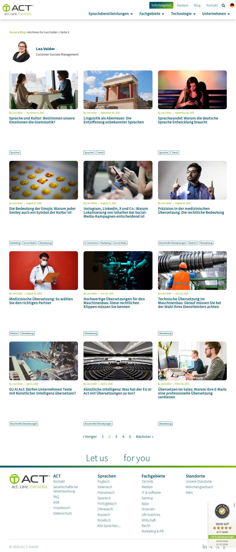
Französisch (106, 492)
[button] (223, 5)
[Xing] (211, 547)
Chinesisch (105, 509)
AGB (56, 502)
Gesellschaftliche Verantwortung (65, 489)
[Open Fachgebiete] (163, 14)
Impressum (61, 508)
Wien (189, 492)
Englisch (104, 481)
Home (13, 32)
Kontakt (59, 481)
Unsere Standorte (199, 481)
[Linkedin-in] (204, 547)
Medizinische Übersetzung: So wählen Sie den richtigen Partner (41, 301)
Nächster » (144, 436)
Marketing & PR (153, 531)
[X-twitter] (217, 547)
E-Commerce (91, 242)
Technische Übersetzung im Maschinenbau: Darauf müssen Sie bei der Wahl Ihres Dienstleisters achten (189, 303)
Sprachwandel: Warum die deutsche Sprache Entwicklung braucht (188, 120)
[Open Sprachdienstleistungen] (131, 14)
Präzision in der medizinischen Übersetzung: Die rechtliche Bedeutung (191, 210)
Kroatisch (104, 520)
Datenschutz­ (62, 513)
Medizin (193, 242)
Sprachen (15, 152)
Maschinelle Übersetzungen (172, 242)
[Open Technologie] (194, 14)
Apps (145, 503)
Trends (100, 152)
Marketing (15, 242)
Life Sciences (151, 514)
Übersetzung (45, 242)
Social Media (29, 242)
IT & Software (151, 492)
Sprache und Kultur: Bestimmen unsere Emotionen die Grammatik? (42, 120)
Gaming (147, 498)
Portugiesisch (107, 503)
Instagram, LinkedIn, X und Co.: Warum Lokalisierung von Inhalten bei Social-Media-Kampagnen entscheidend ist (116, 212)
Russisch (104, 514)
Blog (23, 32)
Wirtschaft (149, 520)
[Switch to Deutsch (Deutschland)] (232, 5)
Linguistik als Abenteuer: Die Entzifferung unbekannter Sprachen (114, 120)
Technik (147, 481)
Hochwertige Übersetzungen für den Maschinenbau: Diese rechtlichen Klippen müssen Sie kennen (114, 303)
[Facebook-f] (224, 547)
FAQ (56, 496)
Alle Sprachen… (109, 525)
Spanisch (104, 498)
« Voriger (90, 436)
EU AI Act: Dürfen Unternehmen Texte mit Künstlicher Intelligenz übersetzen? (42, 391)
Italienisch (105, 487)
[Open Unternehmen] (229, 14)
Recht (146, 525)
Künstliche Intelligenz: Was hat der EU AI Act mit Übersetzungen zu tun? (117, 391)
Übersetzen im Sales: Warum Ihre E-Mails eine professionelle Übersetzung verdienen (192, 393)
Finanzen (148, 509)
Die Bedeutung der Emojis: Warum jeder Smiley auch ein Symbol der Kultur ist (42, 210)
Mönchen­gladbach (199, 487)
